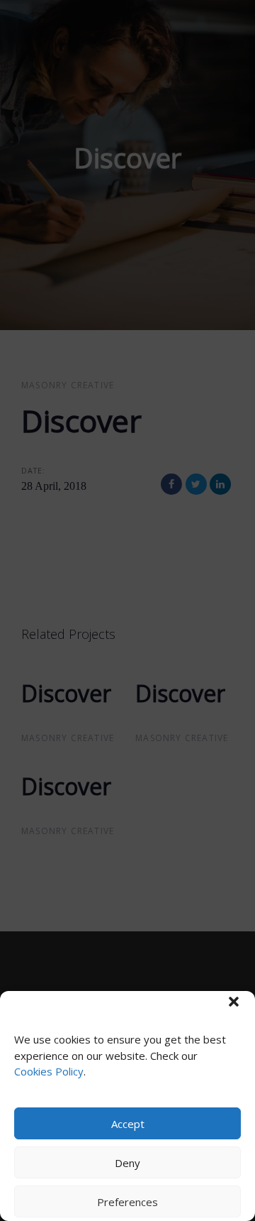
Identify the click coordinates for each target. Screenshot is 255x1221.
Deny (127, 1163)
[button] (234, 1002)
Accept (127, 1124)
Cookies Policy (49, 1071)
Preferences (127, 1202)
